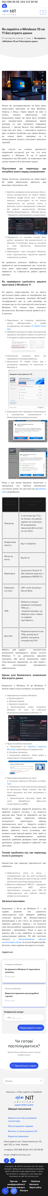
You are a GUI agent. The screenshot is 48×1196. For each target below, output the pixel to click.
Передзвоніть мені (31, 1027)
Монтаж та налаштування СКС (23, 1131)
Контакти (34, 1184)
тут (9, 783)
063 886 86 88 (10, 1)
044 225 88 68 (29, 1)
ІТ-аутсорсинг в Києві (12, 38)
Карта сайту (35, 1187)
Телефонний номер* (14, 1012)
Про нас (14, 1181)
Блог (28, 38)
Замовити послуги (16, 1187)
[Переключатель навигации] (43, 12)
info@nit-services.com (20, 1154)
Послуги (24, 1190)
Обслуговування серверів (20, 1126)
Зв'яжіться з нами (25, 1065)
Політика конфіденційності (23, 1182)
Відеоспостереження (18, 1136)
